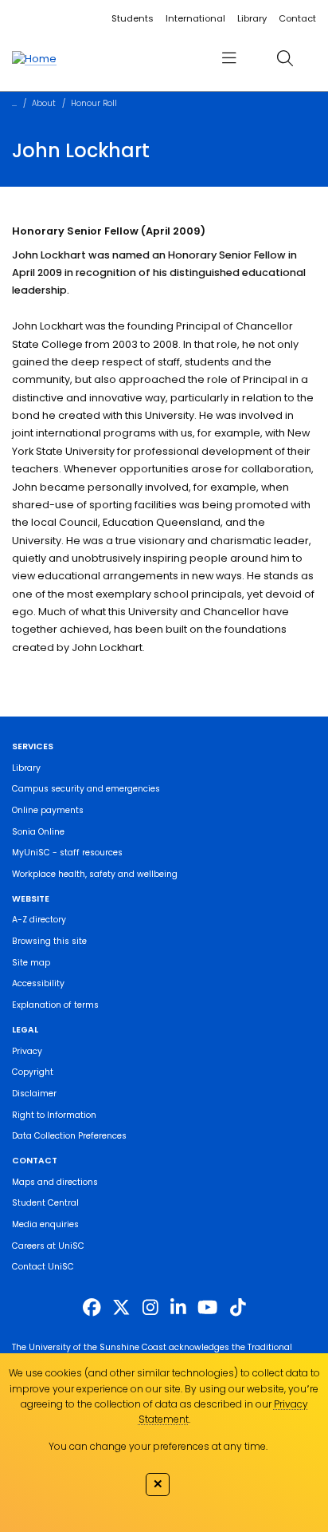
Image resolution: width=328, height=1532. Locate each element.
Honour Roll (94, 103)
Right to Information (54, 1115)
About (44, 103)
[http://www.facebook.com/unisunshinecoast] (92, 1307)
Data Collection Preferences (69, 1136)
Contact (297, 18)
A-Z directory (39, 920)
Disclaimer (34, 1094)
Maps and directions (55, 1182)
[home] (34, 58)
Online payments (48, 810)
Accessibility (38, 983)
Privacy (27, 1051)
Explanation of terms (55, 1005)
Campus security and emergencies (86, 789)
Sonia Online (38, 832)
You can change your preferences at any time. (158, 1446)
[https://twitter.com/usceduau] (121, 1307)
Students (132, 18)
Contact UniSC (43, 1267)
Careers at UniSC (48, 1246)
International (195, 18)
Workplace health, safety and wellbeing (95, 874)
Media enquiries (45, 1224)
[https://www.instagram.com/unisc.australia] (150, 1307)
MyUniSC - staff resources (67, 853)
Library (252, 18)
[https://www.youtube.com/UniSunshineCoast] (207, 1307)
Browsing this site (49, 941)
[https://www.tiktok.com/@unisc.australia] (238, 1307)
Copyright (32, 1072)
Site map (31, 963)
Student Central (45, 1203)
